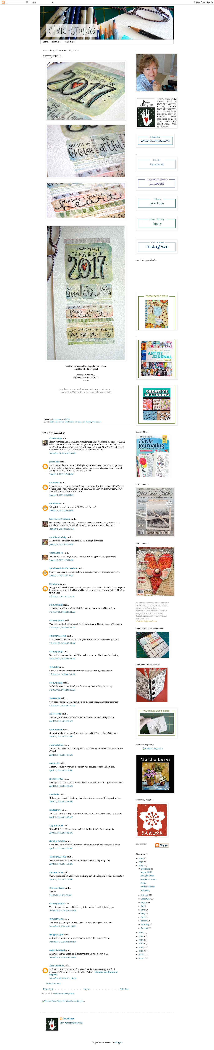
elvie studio (59, 422)
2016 (141, 866)
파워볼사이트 (55, 698)
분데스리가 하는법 (57, 950)
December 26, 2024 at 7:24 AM (62, 978)
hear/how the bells (148, 880)
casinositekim (56, 745)
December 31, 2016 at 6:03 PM (62, 453)
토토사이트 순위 (56, 919)
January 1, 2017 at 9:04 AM (61, 474)
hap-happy (145, 890)
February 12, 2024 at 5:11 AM (62, 612)
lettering (78, 422)
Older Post (124, 989)
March (144, 921)
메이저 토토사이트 (57, 841)
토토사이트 (54, 667)
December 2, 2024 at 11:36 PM (62, 957)
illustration (69, 422)
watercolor (96, 422)
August (144, 902)
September (146, 899)
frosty (143, 883)
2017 (52, 422)
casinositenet (56, 729)
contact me (69, 42)
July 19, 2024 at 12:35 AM (60, 895)
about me (56, 42)
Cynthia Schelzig (57, 537)
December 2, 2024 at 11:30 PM (62, 942)
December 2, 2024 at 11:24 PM (62, 926)
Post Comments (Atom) (64, 994)
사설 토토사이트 (56, 826)
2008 (141, 958)
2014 (141, 936)
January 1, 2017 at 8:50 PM (61, 495)
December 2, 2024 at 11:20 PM (62, 911)
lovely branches (147, 887)
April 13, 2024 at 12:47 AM (61, 737)
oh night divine (147, 876)
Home (45, 42)
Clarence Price (56, 888)
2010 (141, 951)
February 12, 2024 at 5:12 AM (62, 690)
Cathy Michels (56, 553)
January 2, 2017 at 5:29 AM (61, 560)
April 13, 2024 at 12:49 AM (61, 817)
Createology (55, 438)
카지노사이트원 (56, 683)
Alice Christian (56, 966)
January (145, 928)
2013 (141, 940)
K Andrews (54, 483)
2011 (141, 947)
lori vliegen (86, 422)
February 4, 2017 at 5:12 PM (61, 596)
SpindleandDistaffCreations (63, 568)
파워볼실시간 (55, 810)
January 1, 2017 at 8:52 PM (61, 511)
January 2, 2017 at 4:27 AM (61, 544)
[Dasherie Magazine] (152, 749)
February (145, 924)
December (146, 869)
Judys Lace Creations (59, 519)
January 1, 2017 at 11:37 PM (61, 529)
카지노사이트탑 (56, 605)
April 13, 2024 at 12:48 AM (61, 770)
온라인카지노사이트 (57, 636)
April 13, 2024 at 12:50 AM (61, 864)
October (145, 895)
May (143, 913)
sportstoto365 (56, 779)
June (143, 910)
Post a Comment (53, 984)
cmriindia (54, 794)
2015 (141, 933)
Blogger (118, 1043)
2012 (141, 944)
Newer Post (48, 989)
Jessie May (54, 462)
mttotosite (54, 763)
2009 (141, 955)
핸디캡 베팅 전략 (56, 935)
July (143, 906)
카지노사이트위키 (56, 620)
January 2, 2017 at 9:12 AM (61, 576)
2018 (141, 858)
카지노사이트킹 (56, 652)
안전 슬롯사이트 (56, 872)
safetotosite (55, 714)
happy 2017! (146, 872)
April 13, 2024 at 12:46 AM (61, 721)
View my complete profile (71, 1023)
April (143, 917)
